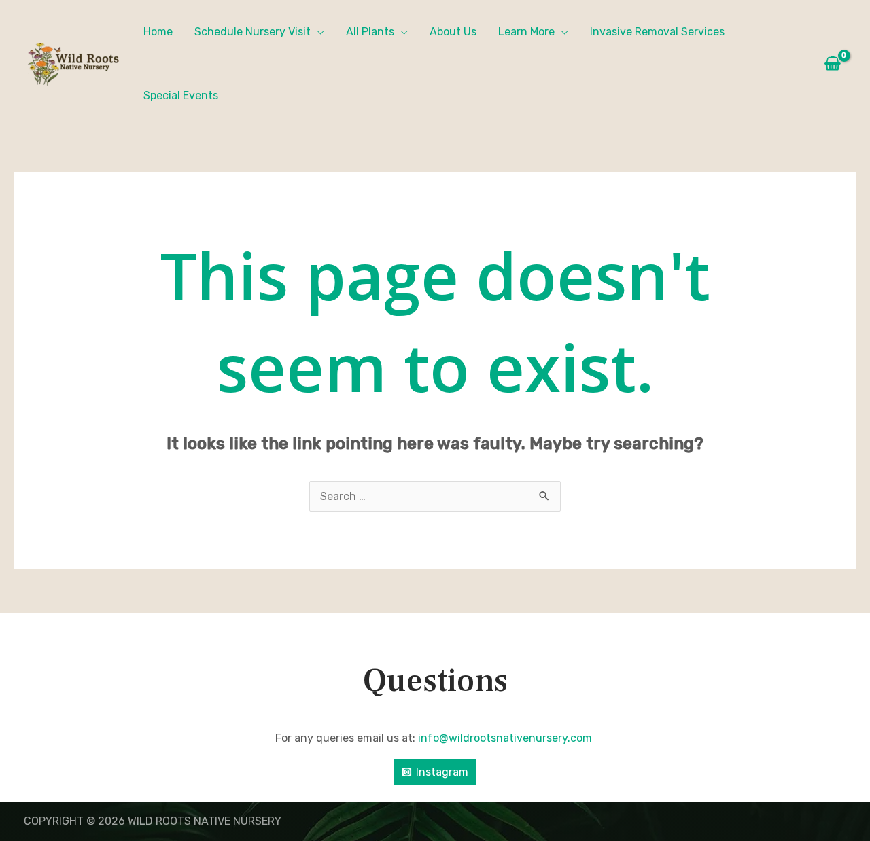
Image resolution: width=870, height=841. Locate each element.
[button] (317, 31)
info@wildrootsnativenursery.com (506, 738)
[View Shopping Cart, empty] (832, 64)
